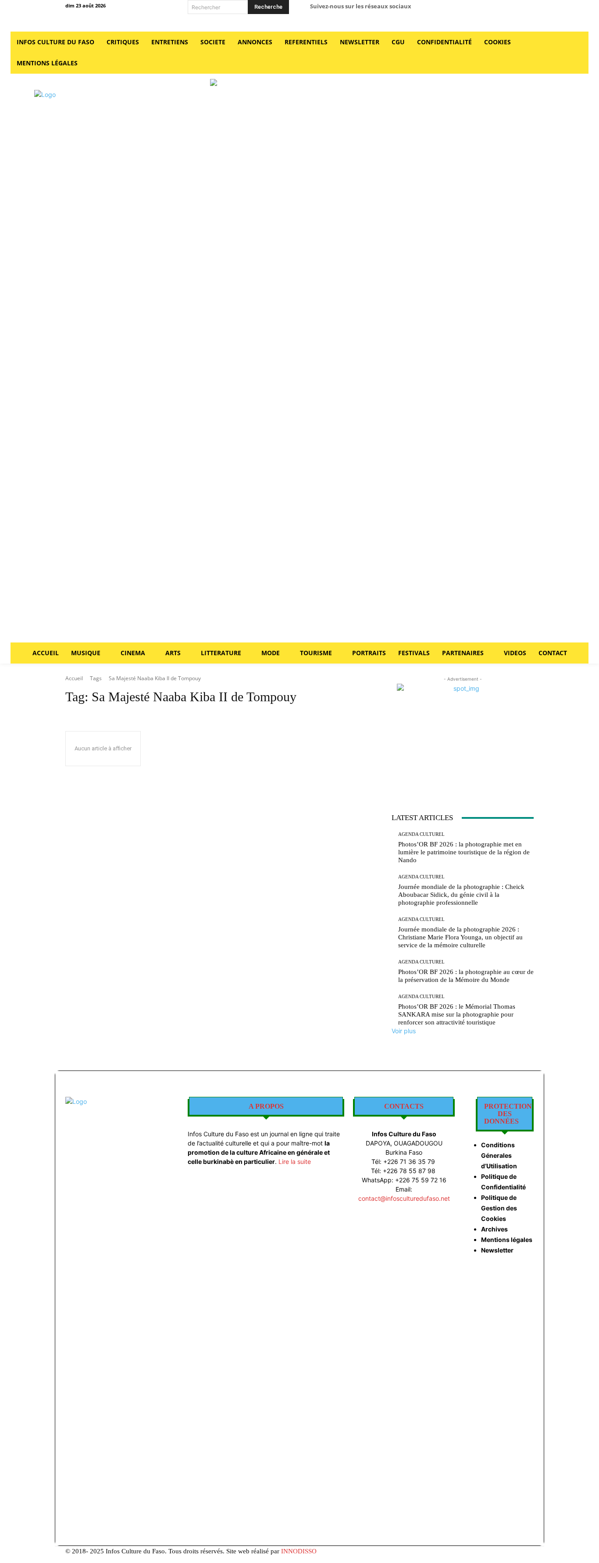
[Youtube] (513, 10)
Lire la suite (294, 1161)
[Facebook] (453, 10)
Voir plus (404, 1031)
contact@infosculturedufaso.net (404, 1198)
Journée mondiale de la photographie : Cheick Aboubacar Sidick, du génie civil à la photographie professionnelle (461, 894)
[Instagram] (473, 10)
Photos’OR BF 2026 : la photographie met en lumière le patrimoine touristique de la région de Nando (464, 852)
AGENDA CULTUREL (421, 834)
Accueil (74, 678)
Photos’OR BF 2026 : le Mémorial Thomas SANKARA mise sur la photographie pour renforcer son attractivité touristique (456, 1014)
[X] (493, 10)
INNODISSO (299, 1551)
